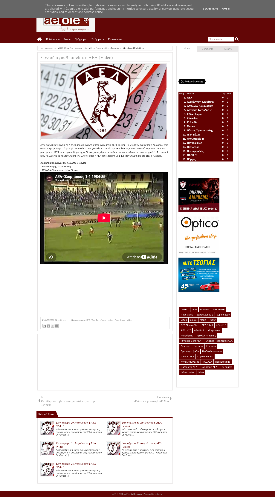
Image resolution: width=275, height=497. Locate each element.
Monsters (205, 309)
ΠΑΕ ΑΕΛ (90, 320)
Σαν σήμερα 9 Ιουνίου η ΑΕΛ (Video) (76, 57)
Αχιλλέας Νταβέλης (206, 335)
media (203, 320)
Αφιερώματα (79, 320)
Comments (207, 49)
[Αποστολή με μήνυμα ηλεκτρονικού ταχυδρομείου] (44, 326)
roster (213, 320)
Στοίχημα (96, 39)
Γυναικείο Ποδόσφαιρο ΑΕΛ (219, 341)
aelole (111, 320)
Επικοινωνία (115, 39)
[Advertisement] (105, 291)
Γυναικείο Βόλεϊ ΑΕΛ (191, 341)
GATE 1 (185, 309)
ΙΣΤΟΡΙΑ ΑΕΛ (187, 356)
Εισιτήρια (198, 346)
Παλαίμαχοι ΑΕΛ (189, 367)
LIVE (194, 309)
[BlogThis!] (48, 326)
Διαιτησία (185, 346)
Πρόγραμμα (81, 39)
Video (129, 320)
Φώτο (201, 372)
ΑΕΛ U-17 (186, 330)
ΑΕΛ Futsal (207, 325)
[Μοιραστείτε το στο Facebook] (57, 326)
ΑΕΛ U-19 (199, 330)
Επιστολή (211, 346)
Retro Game (120, 320)
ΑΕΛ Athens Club (189, 325)
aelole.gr (159, 494)
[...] (67, 434)
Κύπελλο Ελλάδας (190, 362)
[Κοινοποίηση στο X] (52, 326)
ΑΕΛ (114, 494)
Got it (226, 8)
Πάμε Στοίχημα (222, 362)
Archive (228, 49)
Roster (67, 39)
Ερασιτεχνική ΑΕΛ (190, 351)
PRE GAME (219, 309)
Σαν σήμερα (101, 320)
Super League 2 (205, 314)
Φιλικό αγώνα (188, 372)
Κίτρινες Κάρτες (205, 356)
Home (40, 39)
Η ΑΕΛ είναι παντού (212, 351)
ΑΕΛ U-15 (221, 325)
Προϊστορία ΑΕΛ (209, 367)
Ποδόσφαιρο (52, 39)
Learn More (211, 8)
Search (236, 39)
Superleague (223, 314)
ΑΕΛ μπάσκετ (214, 330)
